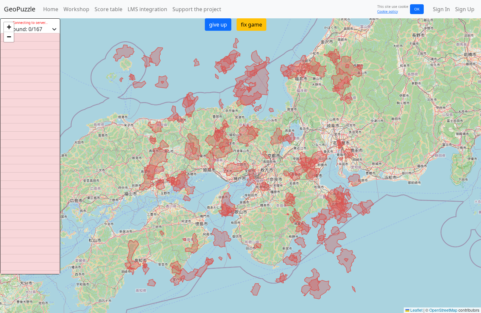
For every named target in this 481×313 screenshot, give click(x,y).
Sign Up (464, 9)
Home (50, 9)
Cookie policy (387, 11)
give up (218, 24)
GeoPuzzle (19, 9)
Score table (108, 9)
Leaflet (415, 310)
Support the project (196, 9)
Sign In (441, 9)
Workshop (76, 9)
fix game (251, 24)
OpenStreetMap (443, 310)
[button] (9, 27)
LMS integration (147, 9)
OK (416, 9)
